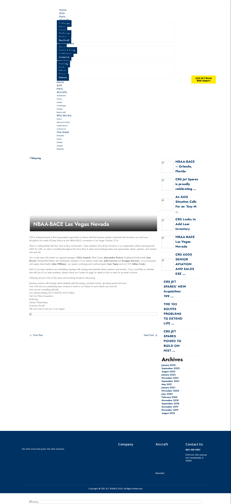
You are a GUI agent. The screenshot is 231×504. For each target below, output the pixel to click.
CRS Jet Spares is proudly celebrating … (186, 184)
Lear (158, 468)
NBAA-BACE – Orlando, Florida (185, 166)
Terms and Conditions (130, 463)
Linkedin (123, 459)
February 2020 (169, 397)
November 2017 (170, 410)
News (121, 454)
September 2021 (170, 381)
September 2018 (170, 403)
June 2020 (167, 394)
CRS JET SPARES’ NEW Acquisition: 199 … (175, 288)
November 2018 (170, 400)
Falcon (59, 99)
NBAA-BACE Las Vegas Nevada (185, 241)
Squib (59, 139)
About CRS (124, 449)
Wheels (60, 142)
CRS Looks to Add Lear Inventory (185, 224)
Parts (60, 88)
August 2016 (168, 413)
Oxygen (60, 146)
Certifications (62, 125)
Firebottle (60, 136)
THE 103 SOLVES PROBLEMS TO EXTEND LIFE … (173, 314)
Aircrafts (64, 20)
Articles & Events (63, 122)
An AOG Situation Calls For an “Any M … (186, 204)
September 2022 (171, 368)
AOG (59, 85)
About (59, 119)
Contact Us (61, 129)
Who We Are (66, 43)
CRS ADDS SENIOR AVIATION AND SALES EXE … (184, 264)
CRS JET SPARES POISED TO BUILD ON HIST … (172, 341)
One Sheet (65, 60)
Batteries (63, 77)
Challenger (61, 105)
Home (60, 82)
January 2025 (169, 365)
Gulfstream (61, 95)
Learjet (59, 102)
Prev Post (37, 335)
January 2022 (169, 374)
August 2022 (168, 371)
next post (149, 335)
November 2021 (170, 378)
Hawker (60, 109)
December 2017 (170, 406)
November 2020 (170, 390)
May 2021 (167, 384)
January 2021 (168, 387)
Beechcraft (61, 112)
